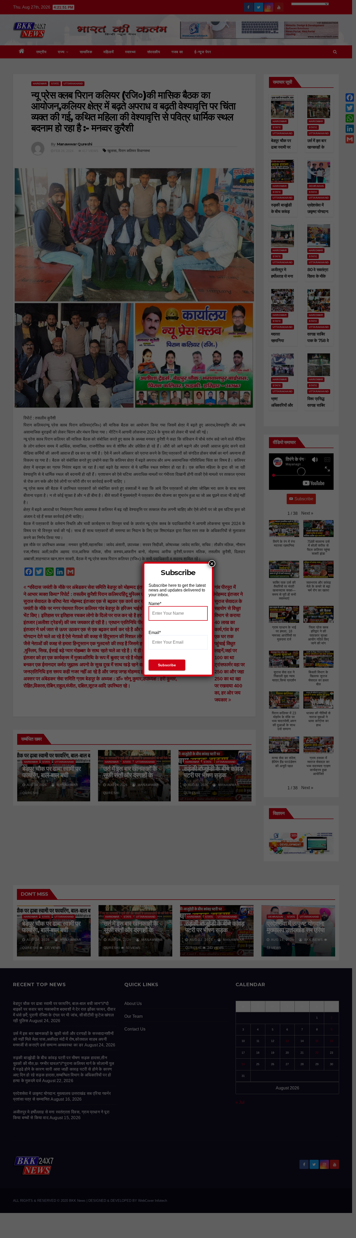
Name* (155, 603)
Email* (155, 632)
